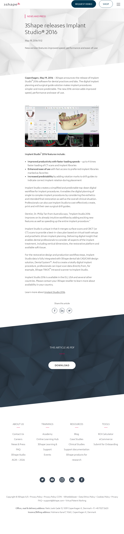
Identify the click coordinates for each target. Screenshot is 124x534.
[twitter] (69, 310)
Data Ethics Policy (87, 496)
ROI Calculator (105, 433)
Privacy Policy (36, 496)
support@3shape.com (54, 500)
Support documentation (76, 449)
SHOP (106, 4)
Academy (47, 433)
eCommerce (106, 439)
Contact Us (18, 433)
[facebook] (54, 310)
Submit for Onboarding (106, 444)
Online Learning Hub (47, 439)
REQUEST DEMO (83, 4)
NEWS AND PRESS (36, 16)
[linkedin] (62, 310)
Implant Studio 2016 (54, 292)
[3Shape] (12, 4)
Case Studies (76, 439)
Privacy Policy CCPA (53, 496)
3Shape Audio (18, 454)
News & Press (18, 444)
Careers (18, 439)
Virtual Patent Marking (76, 500)
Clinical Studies (77, 444)
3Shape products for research (76, 457)
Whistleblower (70, 496)
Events (47, 454)
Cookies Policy (103, 496)
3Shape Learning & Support (47, 447)
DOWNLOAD (62, 365)
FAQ (18, 449)
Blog (76, 433)
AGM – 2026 (18, 459)
